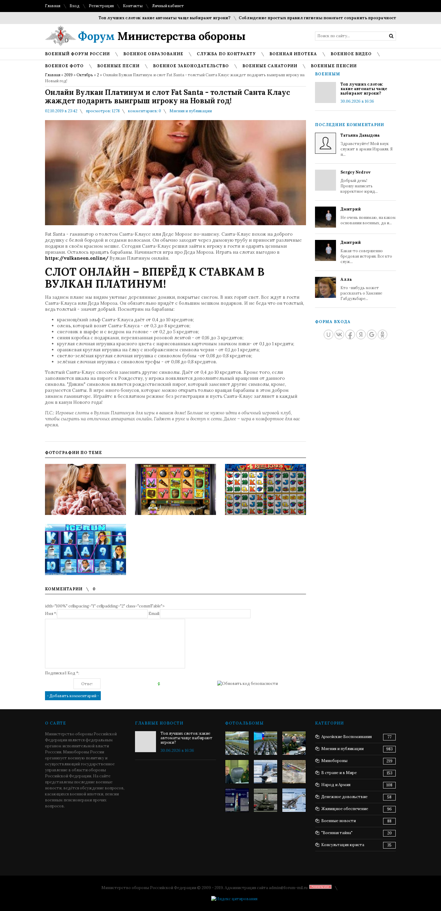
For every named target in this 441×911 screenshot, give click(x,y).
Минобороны (334, 760)
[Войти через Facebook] (350, 334)
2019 (68, 74)
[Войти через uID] (328, 334)
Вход (75, 5)
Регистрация (101, 5)
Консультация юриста (342, 844)
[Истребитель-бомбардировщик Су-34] (294, 800)
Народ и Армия (335, 784)
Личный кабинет (168, 5)
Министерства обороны (162, 36)
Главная (52, 5)
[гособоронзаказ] (294, 743)
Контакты (132, 5)
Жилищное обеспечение (344, 808)
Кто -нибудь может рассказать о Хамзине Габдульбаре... (361, 289)
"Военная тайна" (336, 832)
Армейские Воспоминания (346, 736)
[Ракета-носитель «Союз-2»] (237, 800)
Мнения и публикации (191, 110)
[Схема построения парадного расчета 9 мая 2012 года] (294, 772)
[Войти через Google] (371, 334)
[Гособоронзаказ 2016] (237, 772)
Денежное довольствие (344, 796)
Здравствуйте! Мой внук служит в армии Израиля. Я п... (366, 145)
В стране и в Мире (339, 772)
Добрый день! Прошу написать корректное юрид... (359, 182)
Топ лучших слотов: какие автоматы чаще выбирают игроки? (146, 17)
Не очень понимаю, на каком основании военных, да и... (368, 216)
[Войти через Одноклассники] (382, 334)
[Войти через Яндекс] (361, 334)
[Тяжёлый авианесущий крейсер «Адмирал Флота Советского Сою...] (266, 772)
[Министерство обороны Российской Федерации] (237, 743)
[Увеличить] (85, 489)
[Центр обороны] (266, 743)
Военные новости (338, 820)
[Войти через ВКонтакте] (339, 334)
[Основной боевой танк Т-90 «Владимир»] (266, 800)
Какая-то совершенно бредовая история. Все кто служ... (366, 252)
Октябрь (84, 74)
